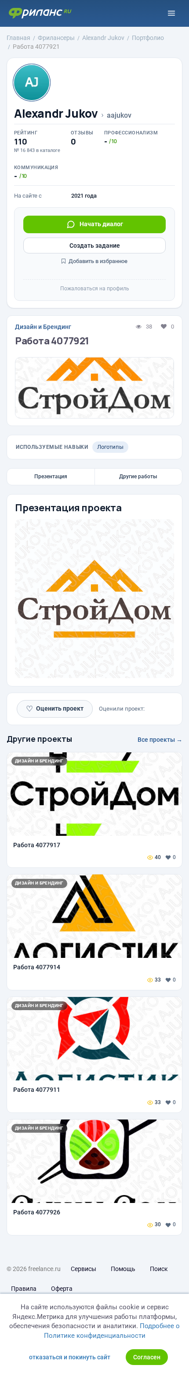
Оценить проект (55, 708)
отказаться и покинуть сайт (69, 1357)
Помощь (123, 1268)
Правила (23, 1288)
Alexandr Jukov (56, 113)
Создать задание (94, 245)
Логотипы (110, 447)
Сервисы (83, 1268)
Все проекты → (160, 739)
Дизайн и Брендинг (43, 326)
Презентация (50, 476)
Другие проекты (39, 738)
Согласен (146, 1357)
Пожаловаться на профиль (94, 288)
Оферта (62, 1288)
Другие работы (138, 476)
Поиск (159, 1268)
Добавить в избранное (97, 261)
